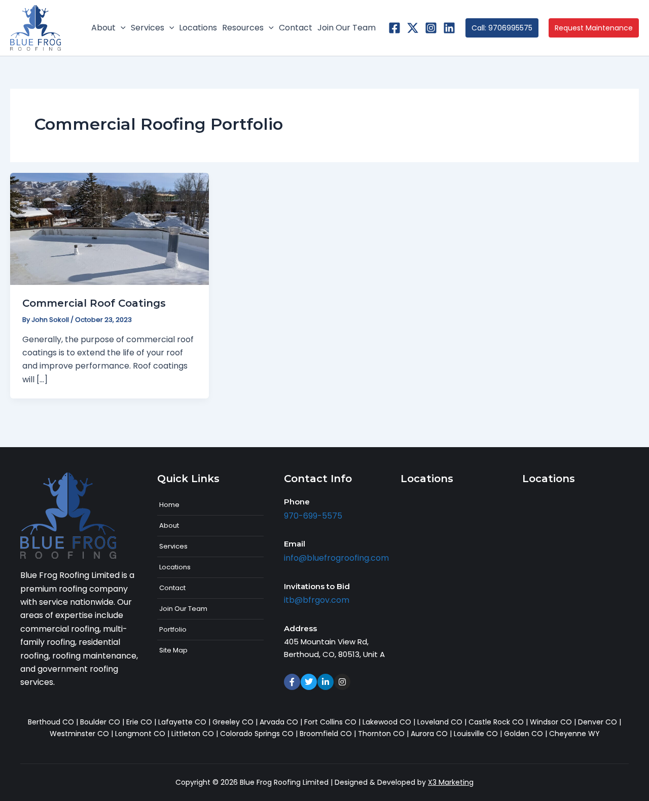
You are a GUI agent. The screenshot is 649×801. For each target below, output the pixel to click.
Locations (175, 567)
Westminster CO (79, 734)
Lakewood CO (387, 722)
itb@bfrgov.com (316, 600)
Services (173, 546)
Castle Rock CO (496, 722)
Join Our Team (183, 608)
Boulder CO (100, 722)
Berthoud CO (51, 722)
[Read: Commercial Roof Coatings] (109, 228)
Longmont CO (140, 734)
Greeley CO (233, 722)
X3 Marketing (451, 782)
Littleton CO (192, 734)
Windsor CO (551, 722)
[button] (121, 28)
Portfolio (173, 629)
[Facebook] (394, 28)
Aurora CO (429, 734)
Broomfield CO (326, 734)
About (169, 525)
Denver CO (597, 722)
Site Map (173, 650)
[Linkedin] (449, 28)
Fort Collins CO (330, 722)
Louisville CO (476, 734)
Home (169, 504)
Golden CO (523, 734)
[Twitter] (413, 28)
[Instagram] (431, 28)
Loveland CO (439, 722)
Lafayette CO (182, 722)
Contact (172, 588)
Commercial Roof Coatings (94, 303)
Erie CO (139, 722)
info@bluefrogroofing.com (336, 558)
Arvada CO (279, 722)
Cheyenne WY (574, 734)
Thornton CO (381, 734)
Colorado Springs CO (257, 734)
